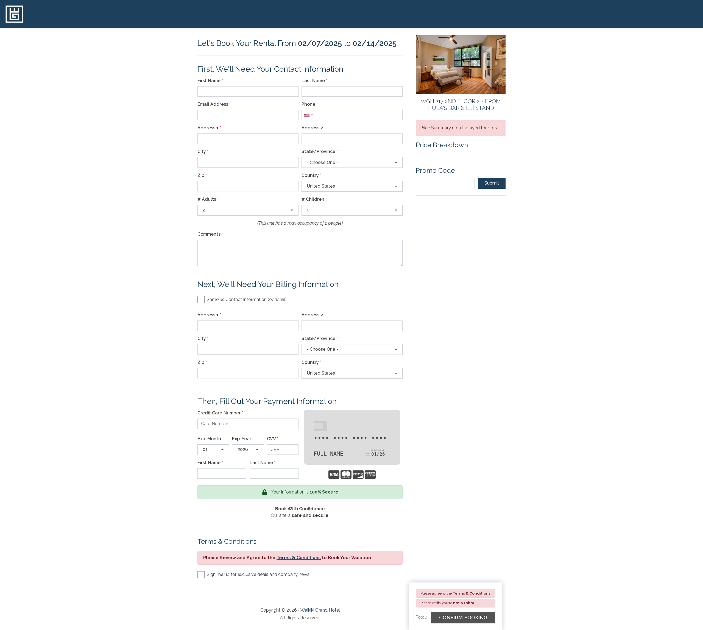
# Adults (208, 199)
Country (311, 175)
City (202, 151)
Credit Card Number (220, 413)
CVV (272, 438)
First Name (210, 80)
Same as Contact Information (246, 299)
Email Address (214, 104)
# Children (314, 199)
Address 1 (209, 127)
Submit (491, 183)
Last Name (314, 80)
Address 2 (312, 127)
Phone (310, 104)
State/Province (320, 151)
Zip (202, 175)
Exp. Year (241, 438)
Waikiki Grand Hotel (320, 610)
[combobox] (308, 115)
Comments (209, 234)
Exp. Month (209, 438)
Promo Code (435, 170)
